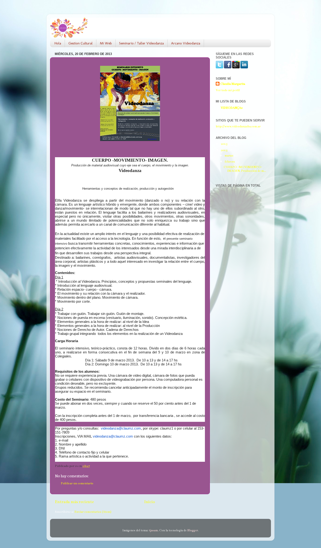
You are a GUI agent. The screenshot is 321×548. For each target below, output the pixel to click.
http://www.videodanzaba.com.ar (238, 126)
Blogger (192, 530)
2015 (224, 143)
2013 (224, 150)
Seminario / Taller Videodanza (141, 43)
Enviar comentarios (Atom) (92, 511)
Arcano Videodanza (185, 43)
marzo (229, 155)
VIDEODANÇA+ (232, 108)
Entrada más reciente (74, 501)
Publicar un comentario (77, 483)
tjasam (153, 530)
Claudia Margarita (232, 84)
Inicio (149, 501)
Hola (58, 43)
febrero (230, 161)
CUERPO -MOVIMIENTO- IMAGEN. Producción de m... (245, 168)
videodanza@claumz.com (121, 428)
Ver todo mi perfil (228, 90)
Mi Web (106, 43)
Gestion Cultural (80, 43)
